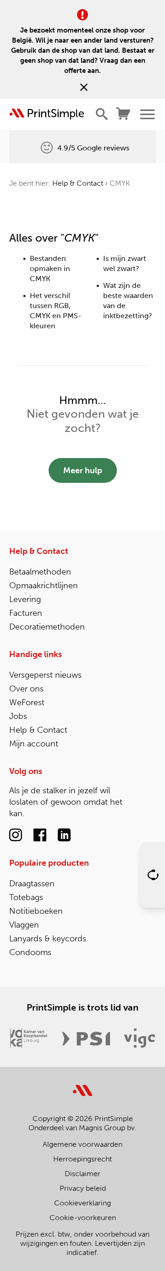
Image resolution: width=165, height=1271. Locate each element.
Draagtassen (32, 884)
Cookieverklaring (82, 1203)
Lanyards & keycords (47, 939)
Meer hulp (82, 470)
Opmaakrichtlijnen (43, 585)
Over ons (26, 689)
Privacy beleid (83, 1188)
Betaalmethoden (40, 572)
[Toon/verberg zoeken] (102, 114)
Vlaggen (24, 925)
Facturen (25, 613)
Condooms (30, 952)
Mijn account (33, 744)
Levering (25, 599)
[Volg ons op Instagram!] (15, 835)
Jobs (18, 716)
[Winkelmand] (123, 114)
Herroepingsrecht (82, 1159)
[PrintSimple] (83, 1085)
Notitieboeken (36, 911)
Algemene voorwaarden (82, 1144)
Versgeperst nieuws (45, 675)
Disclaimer (82, 1173)
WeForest (26, 702)
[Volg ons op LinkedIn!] (64, 835)
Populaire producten (49, 863)
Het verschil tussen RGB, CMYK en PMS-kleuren (56, 310)
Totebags (26, 897)
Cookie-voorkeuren (83, 1217)
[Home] (46, 114)
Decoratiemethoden (47, 627)
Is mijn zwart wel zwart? (124, 263)
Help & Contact (77, 183)
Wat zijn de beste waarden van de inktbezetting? (128, 300)
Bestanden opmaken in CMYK (50, 268)
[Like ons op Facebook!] (39, 835)
